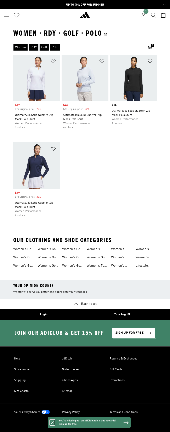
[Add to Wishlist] (53, 62)
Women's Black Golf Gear (143, 250)
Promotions (117, 380)
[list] (78, 47)
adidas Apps (70, 380)
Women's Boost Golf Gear (118, 266)
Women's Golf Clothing (23, 250)
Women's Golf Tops (23, 258)
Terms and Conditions (124, 412)
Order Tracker (71, 369)
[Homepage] (85, 17)
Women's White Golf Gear (143, 258)
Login (43, 314)
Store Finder (22, 369)
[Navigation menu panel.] (7, 15)
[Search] (153, 15)
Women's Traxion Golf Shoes (95, 250)
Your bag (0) (122, 314)
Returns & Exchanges (123, 358)
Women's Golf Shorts (72, 258)
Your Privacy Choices (27, 412)
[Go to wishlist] (17, 15)
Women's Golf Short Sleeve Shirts (48, 250)
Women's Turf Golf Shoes (97, 266)
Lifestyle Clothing (142, 266)
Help (17, 358)
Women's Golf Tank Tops (23, 266)
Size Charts (21, 391)
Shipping (20, 380)
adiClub (67, 358)
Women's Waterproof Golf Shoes (119, 250)
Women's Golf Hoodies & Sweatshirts (48, 266)
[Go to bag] (163, 15)
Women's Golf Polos (48, 258)
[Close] (52, 422)
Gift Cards (116, 369)
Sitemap (67, 391)
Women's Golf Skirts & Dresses (72, 250)
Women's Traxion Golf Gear (120, 258)
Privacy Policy (71, 412)
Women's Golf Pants (72, 266)
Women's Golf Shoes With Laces (97, 258)
